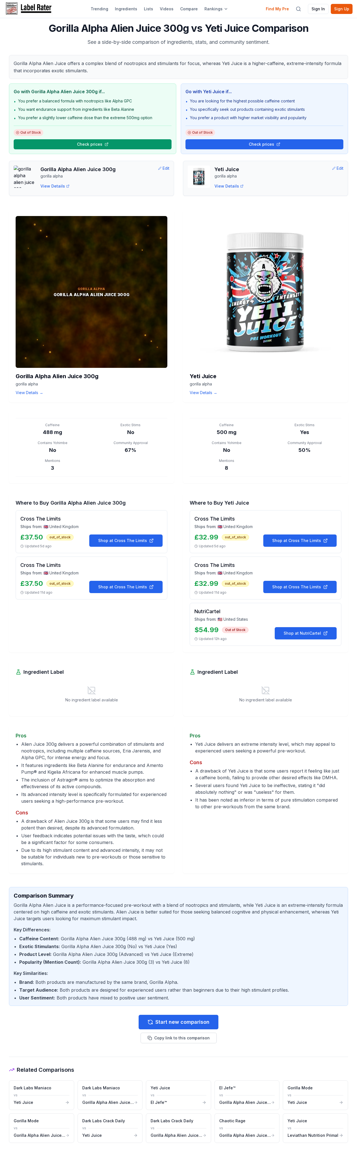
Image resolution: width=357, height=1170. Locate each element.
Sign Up (341, 8)
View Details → (29, 392)
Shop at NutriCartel (302, 633)
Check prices (89, 144)
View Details (52, 186)
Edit (166, 168)
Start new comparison (182, 1022)
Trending (99, 8)
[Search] (298, 9)
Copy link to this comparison (182, 1037)
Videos (166, 8)
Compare (189, 8)
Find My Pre (277, 8)
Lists (148, 8)
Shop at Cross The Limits (122, 540)
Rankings (213, 8)
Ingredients (126, 8)
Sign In (318, 8)
